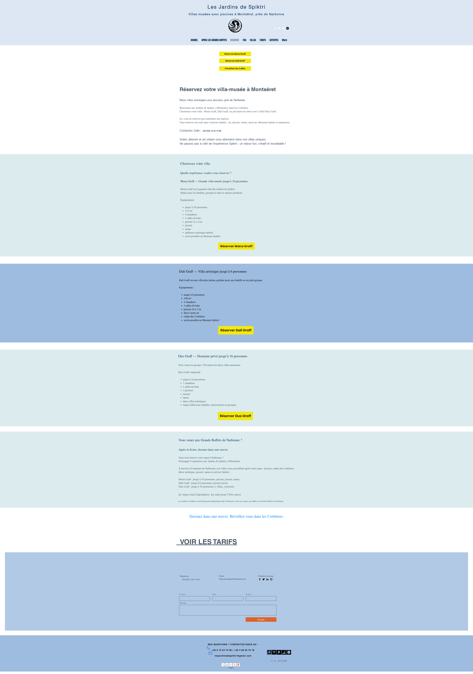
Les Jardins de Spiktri (237, 7)
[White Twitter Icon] (279, 28)
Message (182, 603)
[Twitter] (263, 579)
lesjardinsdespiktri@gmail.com (232, 579)
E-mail (248, 594)
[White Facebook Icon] (275, 28)
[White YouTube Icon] (283, 28)
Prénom (182, 594)
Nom (214, 594)
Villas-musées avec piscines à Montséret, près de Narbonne (236, 14)
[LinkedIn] (267, 579)
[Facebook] (259, 579)
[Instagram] (287, 28)
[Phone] (208, 648)
